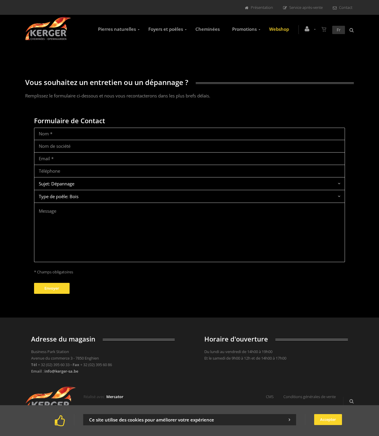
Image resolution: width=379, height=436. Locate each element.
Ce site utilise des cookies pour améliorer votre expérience (151, 420)
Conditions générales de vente (309, 396)
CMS (270, 396)
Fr (339, 30)
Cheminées (207, 29)
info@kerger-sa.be (61, 371)
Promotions (244, 29)
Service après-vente (306, 7)
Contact (345, 7)
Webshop (279, 29)
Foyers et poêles (165, 29)
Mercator (114, 396)
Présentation (262, 7)
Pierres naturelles (117, 29)
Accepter (328, 419)
